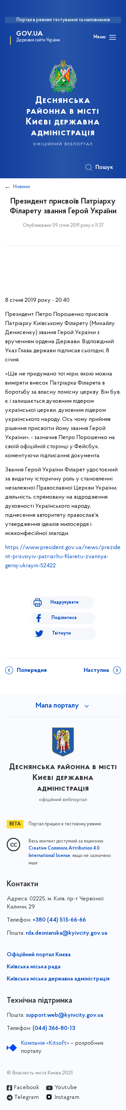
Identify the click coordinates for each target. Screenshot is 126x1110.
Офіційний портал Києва (39, 955)
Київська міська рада (33, 967)
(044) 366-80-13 (54, 1029)
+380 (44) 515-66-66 (59, 920)
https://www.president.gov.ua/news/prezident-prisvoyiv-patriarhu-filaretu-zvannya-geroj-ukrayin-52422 (63, 557)
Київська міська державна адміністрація (58, 979)
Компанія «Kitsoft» (45, 1043)
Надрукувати (64, 602)
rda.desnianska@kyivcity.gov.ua (66, 933)
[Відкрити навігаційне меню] (112, 37)
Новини (21, 186)
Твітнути (61, 633)
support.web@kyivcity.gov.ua (64, 1015)
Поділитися (64, 617)
